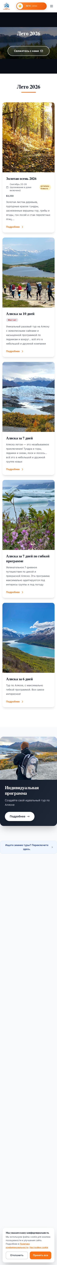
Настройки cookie (38, 1247)
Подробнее (17, 816)
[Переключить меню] (51, 6)
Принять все (40, 1255)
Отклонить (16, 1255)
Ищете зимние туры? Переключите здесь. (26, 847)
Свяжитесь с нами (26, 50)
